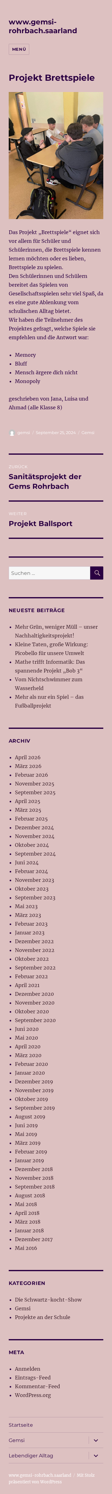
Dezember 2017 (34, 1239)
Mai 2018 (26, 1204)
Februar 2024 (31, 871)
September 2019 (35, 1108)
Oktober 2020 (32, 1011)
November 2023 (34, 880)
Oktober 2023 (32, 889)
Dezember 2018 (34, 1169)
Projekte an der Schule (42, 1317)
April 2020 (27, 1046)
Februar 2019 (31, 1152)
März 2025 (28, 810)
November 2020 (34, 1003)
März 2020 (28, 1055)
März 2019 (28, 1143)
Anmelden (27, 1369)
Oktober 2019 (31, 1099)
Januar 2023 (29, 932)
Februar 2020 (31, 1064)
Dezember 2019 (34, 1081)
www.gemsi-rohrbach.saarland (43, 26)
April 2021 (27, 985)
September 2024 (35, 854)
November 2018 (34, 1178)
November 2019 (34, 1090)
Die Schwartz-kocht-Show (48, 1300)
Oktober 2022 (32, 959)
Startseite (21, 1425)
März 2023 (28, 915)
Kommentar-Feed (37, 1386)
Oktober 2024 (32, 845)
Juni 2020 (27, 1029)
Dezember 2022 (34, 941)
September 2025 (35, 792)
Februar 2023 (31, 924)
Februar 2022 (31, 976)
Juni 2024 (27, 862)
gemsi (23, 432)
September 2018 (35, 1187)
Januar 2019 (29, 1160)
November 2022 (34, 950)
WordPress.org (33, 1395)
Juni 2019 (26, 1125)
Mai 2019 (26, 1134)
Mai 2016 (26, 1248)
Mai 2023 (26, 906)
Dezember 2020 (34, 994)
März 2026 (28, 766)
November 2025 (34, 783)
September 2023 (35, 897)
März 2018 (27, 1222)
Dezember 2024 (34, 827)
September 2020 (35, 1020)
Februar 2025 (31, 819)
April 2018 (27, 1213)
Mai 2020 (26, 1038)
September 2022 (35, 967)
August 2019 (30, 1116)
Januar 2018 (29, 1230)
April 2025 (27, 801)
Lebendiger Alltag (31, 1456)
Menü (19, 49)
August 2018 (30, 1195)
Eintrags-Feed (33, 1377)
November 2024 (34, 836)
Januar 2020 (30, 1073)
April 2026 (28, 757)
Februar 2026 (31, 775)
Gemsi (88, 432)
